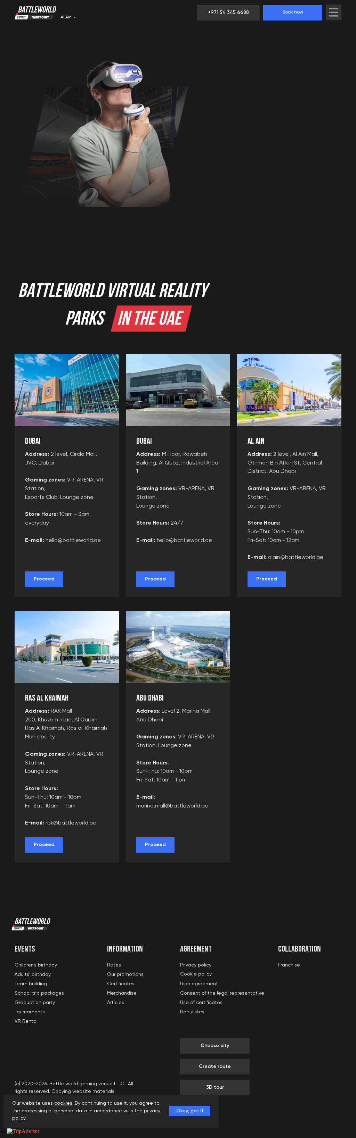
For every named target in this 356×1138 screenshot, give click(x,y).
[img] (333, 12)
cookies (63, 1103)
